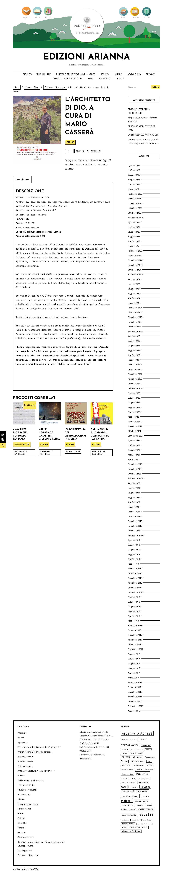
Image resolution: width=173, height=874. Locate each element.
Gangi (149, 761)
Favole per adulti (27, 790)
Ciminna (140, 750)
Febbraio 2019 (135, 568)
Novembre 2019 (135, 526)
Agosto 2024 (134, 279)
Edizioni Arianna (86, 57)
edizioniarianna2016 (27, 869)
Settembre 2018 (135, 592)
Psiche (21, 818)
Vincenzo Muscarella (138, 827)
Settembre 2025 (135, 217)
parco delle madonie (135, 791)
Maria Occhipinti (144, 779)
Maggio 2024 (134, 293)
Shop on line (31, 87)
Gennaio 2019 (134, 573)
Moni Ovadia (133, 787)
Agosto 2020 (134, 483)
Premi (91, 78)
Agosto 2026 (134, 165)
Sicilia (146, 814)
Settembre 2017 (135, 649)
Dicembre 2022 (135, 374)
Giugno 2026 (134, 175)
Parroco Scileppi (85, 164)
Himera (21, 799)
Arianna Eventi (25, 756)
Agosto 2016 (134, 711)
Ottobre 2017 (134, 644)
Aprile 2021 (134, 455)
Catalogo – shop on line (37, 74)
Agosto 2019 (134, 540)
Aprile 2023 (134, 355)
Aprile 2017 (134, 673)
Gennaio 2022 (134, 421)
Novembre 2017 (135, 640)
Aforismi (22, 733)
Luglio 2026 (134, 170)
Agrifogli (23, 742)
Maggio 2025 (134, 236)
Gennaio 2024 (134, 312)
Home (17, 87)
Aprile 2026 (134, 184)
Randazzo (139, 805)
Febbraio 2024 (135, 308)
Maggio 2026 (134, 179)
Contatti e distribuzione (67, 78)
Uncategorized (25, 850)
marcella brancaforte (129, 779)
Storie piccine (25, 837)
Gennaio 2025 (134, 255)
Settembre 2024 (135, 274)
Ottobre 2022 (134, 383)
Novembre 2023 (135, 322)
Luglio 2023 (134, 341)
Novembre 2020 (135, 469)
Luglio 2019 (134, 545)
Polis (20, 813)
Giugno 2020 (134, 493)
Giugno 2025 (134, 232)
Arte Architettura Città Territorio (36, 771)
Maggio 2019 (134, 554)
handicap (139, 769)
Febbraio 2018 (135, 625)
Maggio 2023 (134, 350)
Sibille (21, 832)
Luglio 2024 (134, 284)
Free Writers (24, 794)
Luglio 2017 (134, 659)
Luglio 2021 (134, 445)
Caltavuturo (146, 745)
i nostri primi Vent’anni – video (75, 74)
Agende (21, 737)
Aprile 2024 (134, 298)
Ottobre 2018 (134, 587)
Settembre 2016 (135, 706)
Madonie (142, 773)
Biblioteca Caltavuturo (129, 740)
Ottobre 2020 (134, 474)
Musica (120, 78)
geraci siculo (126, 765)
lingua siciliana (127, 774)
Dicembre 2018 (135, 578)
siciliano (125, 820)
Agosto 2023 (134, 336)
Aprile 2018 (134, 616)
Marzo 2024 (133, 303)
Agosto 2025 (134, 222)
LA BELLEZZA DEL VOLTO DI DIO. (143, 135)
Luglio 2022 (134, 398)
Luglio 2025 (134, 227)
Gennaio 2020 (134, 516)
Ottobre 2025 (134, 213)
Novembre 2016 (135, 697)
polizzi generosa (141, 801)
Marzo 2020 (133, 507)
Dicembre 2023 (135, 317)
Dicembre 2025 (135, 203)
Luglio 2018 (134, 602)
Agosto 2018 (134, 597)
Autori (118, 74)
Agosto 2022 (134, 393)
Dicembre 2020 (135, 464)
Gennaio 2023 (134, 369)
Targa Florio (147, 820)
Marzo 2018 (133, 621)
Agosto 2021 (134, 440)
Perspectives (24, 809)
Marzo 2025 (133, 246)
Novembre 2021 (135, 426)
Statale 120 (134, 74)
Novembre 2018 (135, 583)
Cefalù (125, 750)
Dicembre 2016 (135, 692)
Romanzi (21, 828)
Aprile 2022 (134, 412)
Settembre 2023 (135, 331)
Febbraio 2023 (135, 364)
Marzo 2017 (133, 678)
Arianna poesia (25, 761)
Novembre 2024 (135, 265)
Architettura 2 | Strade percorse (35, 752)
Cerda (133, 750)
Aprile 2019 (134, 559)
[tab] (22, 179)
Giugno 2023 (134, 346)
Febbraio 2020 (135, 512)
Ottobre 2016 (134, 701)
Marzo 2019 (133, 564)
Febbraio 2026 (135, 194)
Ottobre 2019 (134, 530)
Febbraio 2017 (135, 682)
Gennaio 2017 (134, 687)
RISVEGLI (22, 823)
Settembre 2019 (135, 535)
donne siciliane (136, 753)
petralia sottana (129, 796)
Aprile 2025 (134, 241)
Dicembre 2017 (135, 635)
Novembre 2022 (135, 379)
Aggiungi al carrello (88, 151)
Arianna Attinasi (137, 733)
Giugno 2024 (134, 289)
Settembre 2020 (135, 478)
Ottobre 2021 (134, 431)
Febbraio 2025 (135, 251)
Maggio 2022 (134, 407)
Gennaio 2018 (134, 630)
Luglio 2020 (134, 488)
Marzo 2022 (133, 417)
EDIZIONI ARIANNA (132, 757)
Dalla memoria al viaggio (31, 780)
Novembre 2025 (135, 208)
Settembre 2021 (135, 436)
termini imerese (128, 824)
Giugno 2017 (134, 663)
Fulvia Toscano (137, 761)
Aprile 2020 (134, 502)
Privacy (150, 74)
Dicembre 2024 (135, 260)
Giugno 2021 (134, 450)
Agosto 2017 (134, 654)
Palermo (145, 786)
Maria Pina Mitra (128, 782)
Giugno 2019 (134, 549)
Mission (105, 74)
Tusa (124, 827)
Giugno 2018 (134, 606)
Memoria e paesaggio (28, 804)
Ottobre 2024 (134, 270)
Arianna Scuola (25, 766)
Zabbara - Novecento (55, 87)
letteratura (149, 769)
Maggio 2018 (134, 611)
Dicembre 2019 (135, 521)
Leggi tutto (73, 451)
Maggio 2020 (134, 497)
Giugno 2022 (134, 402)
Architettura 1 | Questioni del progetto (39, 747)
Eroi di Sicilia (26, 785)
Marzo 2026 (133, 189)
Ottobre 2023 (134, 327)
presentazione (127, 805)
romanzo (132, 809)
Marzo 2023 (133, 360)
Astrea (21, 775)
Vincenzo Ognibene (131, 831)
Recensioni (105, 78)
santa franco (145, 809)
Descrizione (22, 179)
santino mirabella (129, 815)
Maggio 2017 (134, 668)
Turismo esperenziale (144, 824)
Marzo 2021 (133, 459)
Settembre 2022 (135, 388)
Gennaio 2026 (134, 198)
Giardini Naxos (139, 765)
